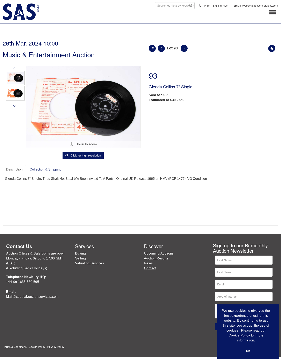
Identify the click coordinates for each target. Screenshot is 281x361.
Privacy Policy (55, 347)
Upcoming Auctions (159, 253)
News (148, 263)
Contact (150, 268)
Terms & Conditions (15, 347)
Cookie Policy (37, 347)
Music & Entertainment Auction (49, 54)
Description (14, 169)
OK (248, 351)
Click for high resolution (85, 155)
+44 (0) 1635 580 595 (214, 5)
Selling (80, 258)
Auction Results (156, 258)
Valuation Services (89, 263)
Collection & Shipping (46, 169)
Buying (80, 253)
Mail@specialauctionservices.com (257, 5)
